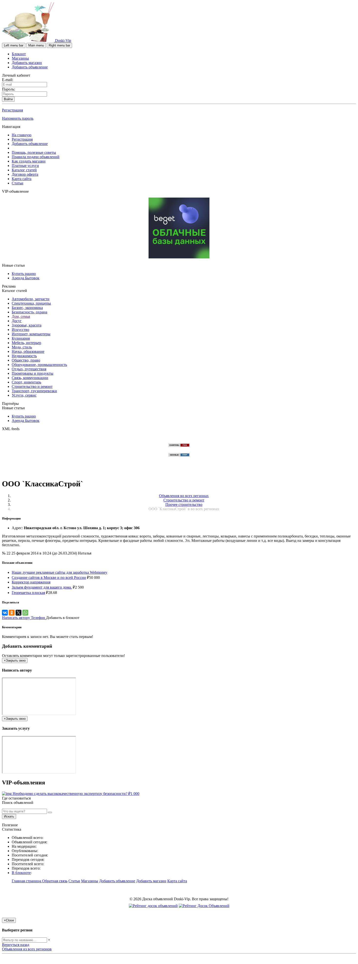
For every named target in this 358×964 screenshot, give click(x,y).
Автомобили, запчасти (30, 299)
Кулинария (21, 338)
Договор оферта (25, 174)
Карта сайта (21, 179)
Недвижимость (24, 356)
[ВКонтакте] (5, 613)
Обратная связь (54, 881)
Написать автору (16, 618)
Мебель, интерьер (26, 343)
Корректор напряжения (31, 582)
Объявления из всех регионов (27, 949)
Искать (9, 816)
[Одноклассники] (12, 613)
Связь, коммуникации (30, 378)
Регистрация (12, 110)
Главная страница (27, 881)
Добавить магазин (27, 63)
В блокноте (21, 873)
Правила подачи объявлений (35, 157)
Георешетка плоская (28, 593)
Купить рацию (24, 274)
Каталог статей (24, 170)
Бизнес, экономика (27, 308)
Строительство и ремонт (32, 386)
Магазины (20, 58)
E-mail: (7, 80)
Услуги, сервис (24, 395)
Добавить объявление (30, 67)
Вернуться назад (15, 945)
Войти (8, 99)
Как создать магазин (29, 161)
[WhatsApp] (25, 613)
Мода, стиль (22, 347)
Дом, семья (21, 316)
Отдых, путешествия (29, 369)
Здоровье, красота (26, 325)
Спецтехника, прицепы (31, 303)
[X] (18, 613)
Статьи (17, 183)
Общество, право (26, 360)
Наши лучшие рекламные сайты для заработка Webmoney (59, 572)
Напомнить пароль (17, 118)
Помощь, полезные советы (34, 152)
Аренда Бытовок (25, 278)
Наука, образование (28, 351)
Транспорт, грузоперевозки (34, 391)
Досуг (17, 321)
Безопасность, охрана (29, 312)
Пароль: (8, 89)
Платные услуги (25, 166)
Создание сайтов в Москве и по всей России (49, 577)
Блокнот (19, 54)
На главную (21, 135)
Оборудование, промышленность (39, 365)
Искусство (20, 329)
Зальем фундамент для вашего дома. (42, 587)
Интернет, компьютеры (31, 334)
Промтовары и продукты (32, 373)
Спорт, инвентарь (26, 382)
